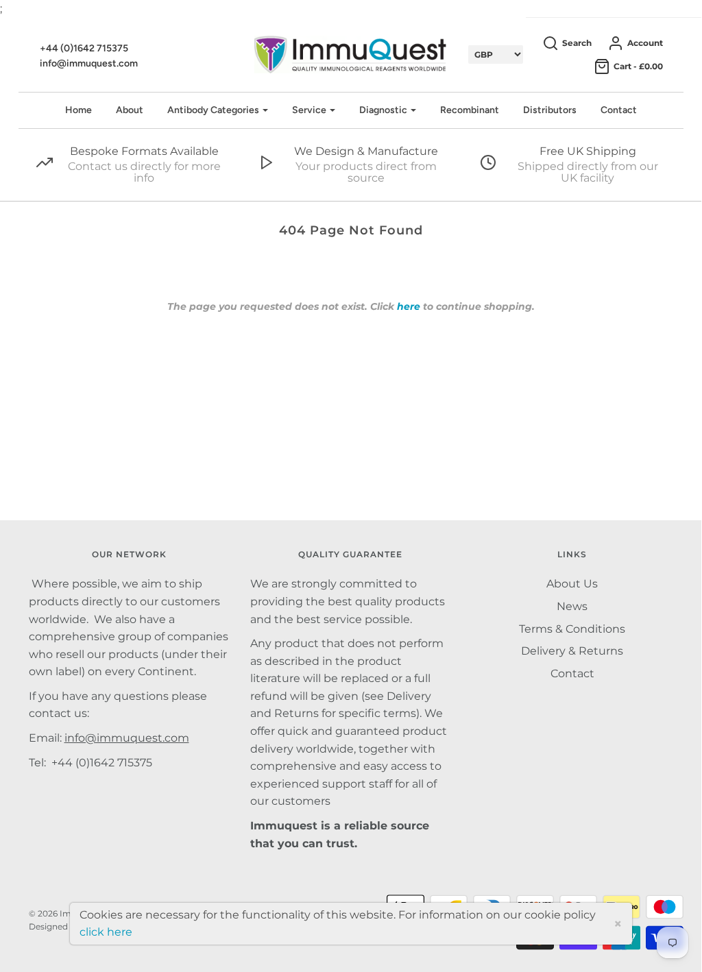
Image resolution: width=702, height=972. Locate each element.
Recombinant (469, 110)
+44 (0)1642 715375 (84, 48)
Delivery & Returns (572, 650)
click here (106, 931)
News (572, 606)
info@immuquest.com (89, 63)
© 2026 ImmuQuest (69, 913)
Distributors (550, 110)
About (129, 110)
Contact (619, 110)
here (408, 306)
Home (78, 110)
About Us (572, 583)
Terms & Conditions (572, 628)
